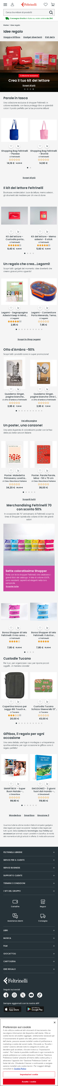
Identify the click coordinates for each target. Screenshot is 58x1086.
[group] (29, 18)
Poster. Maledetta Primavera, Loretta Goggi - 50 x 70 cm (14, 477)
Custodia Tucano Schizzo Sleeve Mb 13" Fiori (43, 708)
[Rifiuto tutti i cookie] (55, 1022)
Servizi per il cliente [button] (13, 860)
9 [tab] (38, 329)
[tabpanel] (29, 66)
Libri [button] (5, 930)
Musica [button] (7, 938)
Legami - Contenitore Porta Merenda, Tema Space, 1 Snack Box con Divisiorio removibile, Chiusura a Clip (43, 314)
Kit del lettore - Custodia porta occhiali (14, 238)
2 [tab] (27, 89)
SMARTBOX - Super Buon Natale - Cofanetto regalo (14, 790)
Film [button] (5, 945)
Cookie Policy (20, 1068)
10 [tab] (41, 329)
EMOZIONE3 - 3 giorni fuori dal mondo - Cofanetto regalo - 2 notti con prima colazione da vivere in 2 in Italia (43, 790)
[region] (29, 1052)
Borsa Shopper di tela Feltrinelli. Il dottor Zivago (43, 634)
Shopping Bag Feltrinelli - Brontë (43, 152)
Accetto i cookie (29, 1081)
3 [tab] (30, 89)
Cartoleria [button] (9, 961)
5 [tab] (27, 329)
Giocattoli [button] (9, 953)
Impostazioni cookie (29, 1074)
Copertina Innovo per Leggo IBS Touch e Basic (14, 708)
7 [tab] (33, 329)
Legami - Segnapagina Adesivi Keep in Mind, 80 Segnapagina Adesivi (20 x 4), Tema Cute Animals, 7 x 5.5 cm (14, 314)
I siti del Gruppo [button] (12, 891)
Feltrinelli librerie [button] (12, 852)
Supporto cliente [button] (12, 875)
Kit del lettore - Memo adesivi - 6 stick (43, 238)
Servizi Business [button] (11, 867)
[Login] (12, 4)
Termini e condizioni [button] (14, 883)
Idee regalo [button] (9, 969)
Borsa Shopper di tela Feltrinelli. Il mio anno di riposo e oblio (14, 634)
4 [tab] (33, 89)
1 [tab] (24, 89)
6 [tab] (30, 329)
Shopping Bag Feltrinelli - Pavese (14, 152)
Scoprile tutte (12, 586)
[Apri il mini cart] (52, 4)
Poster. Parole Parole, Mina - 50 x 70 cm (43, 477)
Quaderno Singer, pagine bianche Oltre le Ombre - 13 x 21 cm (43, 396)
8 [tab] (36, 329)
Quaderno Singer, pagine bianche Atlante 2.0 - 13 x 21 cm (14, 396)
